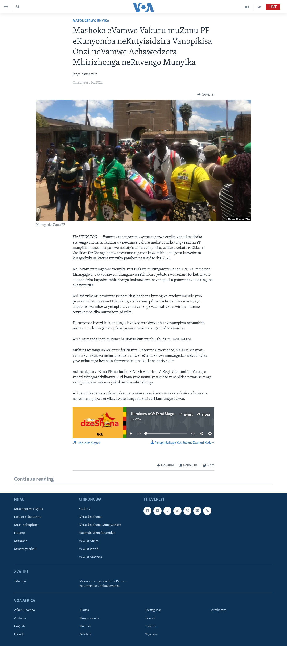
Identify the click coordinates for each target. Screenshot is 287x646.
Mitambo (20, 541)
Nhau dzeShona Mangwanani (100, 525)
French (19, 634)
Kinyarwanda (89, 618)
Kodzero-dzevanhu (27, 517)
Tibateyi (20, 581)
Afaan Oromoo (24, 610)
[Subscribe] (197, 511)
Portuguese (153, 610)
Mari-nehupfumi (26, 525)
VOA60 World (89, 549)
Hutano (19, 533)
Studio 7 (84, 509)
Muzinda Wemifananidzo (97, 533)
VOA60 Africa (89, 541)
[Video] (247, 7)
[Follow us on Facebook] (147, 511)
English (19, 626)
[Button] (205, 94)
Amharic (20, 618)
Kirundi (85, 626)
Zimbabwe (218, 610)
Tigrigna (151, 634)
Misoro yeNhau (25, 549)
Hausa (84, 610)
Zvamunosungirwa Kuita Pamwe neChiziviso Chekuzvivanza (103, 584)
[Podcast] (187, 511)
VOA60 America (90, 557)
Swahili (150, 626)
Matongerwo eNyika (91, 21)
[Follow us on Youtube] (157, 511)
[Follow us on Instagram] (167, 511)
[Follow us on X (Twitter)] (177, 511)
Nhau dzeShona (90, 517)
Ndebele (86, 634)
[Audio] (259, 7)
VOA (138, 419)
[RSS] (207, 511)
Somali (150, 618)
